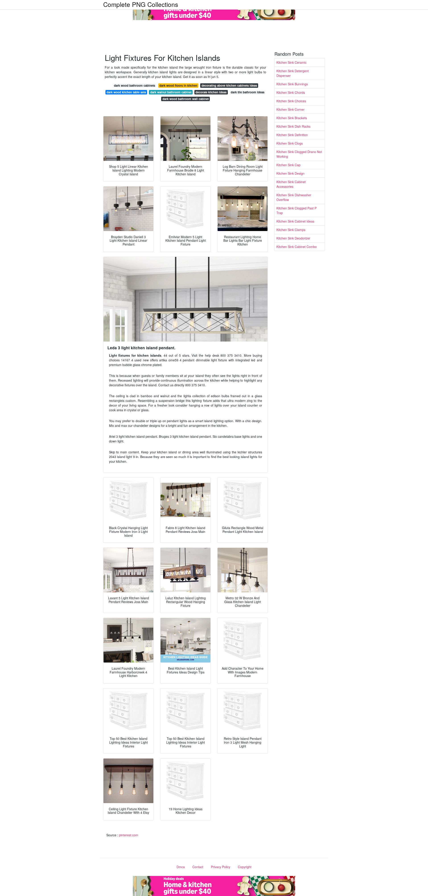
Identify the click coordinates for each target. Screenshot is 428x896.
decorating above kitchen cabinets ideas (229, 85)
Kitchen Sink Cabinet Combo (296, 246)
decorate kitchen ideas (210, 92)
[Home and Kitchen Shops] (214, 9)
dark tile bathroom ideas (247, 92)
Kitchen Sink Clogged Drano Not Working (299, 154)
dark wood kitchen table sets (126, 92)
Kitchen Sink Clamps (290, 229)
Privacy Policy (220, 867)
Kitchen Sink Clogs (289, 143)
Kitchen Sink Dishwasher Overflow (293, 197)
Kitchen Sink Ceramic (291, 62)
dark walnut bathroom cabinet (170, 92)
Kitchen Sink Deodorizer (293, 238)
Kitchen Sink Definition (292, 135)
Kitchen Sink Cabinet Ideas (295, 221)
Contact (197, 867)
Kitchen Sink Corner (290, 109)
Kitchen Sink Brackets (291, 118)
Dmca (181, 867)
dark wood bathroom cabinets (134, 85)
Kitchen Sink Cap (288, 165)
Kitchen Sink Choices (291, 101)
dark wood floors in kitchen (178, 85)
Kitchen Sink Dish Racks (293, 126)
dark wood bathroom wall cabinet (186, 99)
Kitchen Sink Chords (290, 92)
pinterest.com (128, 835)
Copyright (244, 867)
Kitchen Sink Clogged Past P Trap (296, 210)
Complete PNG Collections (140, 4)
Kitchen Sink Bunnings (292, 84)
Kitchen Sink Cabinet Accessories (291, 184)
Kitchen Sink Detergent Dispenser (292, 73)
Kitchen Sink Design (290, 173)
